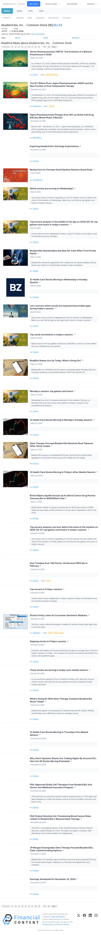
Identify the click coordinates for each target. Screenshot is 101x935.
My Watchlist (72, 4)
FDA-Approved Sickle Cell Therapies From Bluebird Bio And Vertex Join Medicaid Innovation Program (61, 786)
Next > (54, 47)
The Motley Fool (37, 180)
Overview (20, 18)
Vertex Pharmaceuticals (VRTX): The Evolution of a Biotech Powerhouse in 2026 (61, 53)
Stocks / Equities (59, 633)
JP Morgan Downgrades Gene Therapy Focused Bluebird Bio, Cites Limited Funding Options (61, 849)
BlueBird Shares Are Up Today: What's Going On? (57, 360)
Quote (17, 38)
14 (49, 47)
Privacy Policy (47, 924)
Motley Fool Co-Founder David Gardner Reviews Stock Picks (62, 169)
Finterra (35, 74)
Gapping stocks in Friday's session (49, 641)
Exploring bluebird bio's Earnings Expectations (55, 146)
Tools (41, 11)
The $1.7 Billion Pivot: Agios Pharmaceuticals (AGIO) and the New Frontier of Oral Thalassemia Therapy (61, 84)
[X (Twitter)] (78, 919)
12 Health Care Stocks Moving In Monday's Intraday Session (62, 420)
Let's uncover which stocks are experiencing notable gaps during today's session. (60, 307)
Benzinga (35, 161)
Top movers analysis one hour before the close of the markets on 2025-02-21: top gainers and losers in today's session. (64, 528)
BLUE (57, 25)
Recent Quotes (51, 4)
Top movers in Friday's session (47, 589)
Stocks (19, 11)
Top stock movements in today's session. (53, 334)
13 (44, 47)
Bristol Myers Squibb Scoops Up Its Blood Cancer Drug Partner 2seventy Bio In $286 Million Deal (62, 497)
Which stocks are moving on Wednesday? (53, 188)
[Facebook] (84, 919)
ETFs (31, 11)
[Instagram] (96, 919)
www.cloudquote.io (58, 917)
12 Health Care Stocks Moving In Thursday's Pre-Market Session (59, 733)
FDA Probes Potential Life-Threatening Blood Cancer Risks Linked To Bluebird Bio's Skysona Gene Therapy (60, 817)
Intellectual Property (52, 74)
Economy (51, 106)
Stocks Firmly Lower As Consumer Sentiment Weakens (60, 615)
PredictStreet (37, 106)
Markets (7, 11)
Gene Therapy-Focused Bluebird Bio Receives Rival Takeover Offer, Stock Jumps (61, 444)
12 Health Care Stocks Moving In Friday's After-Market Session (64, 472)
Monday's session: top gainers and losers (53, 391)
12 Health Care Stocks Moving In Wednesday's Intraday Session (58, 281)
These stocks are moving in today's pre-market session (60, 670)
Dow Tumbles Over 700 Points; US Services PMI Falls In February (59, 564)
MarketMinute (37, 137)
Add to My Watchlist (38, 34)
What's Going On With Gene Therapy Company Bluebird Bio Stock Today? (61, 700)
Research (75, 38)
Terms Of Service (62, 924)
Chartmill (35, 208)
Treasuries (66, 18)
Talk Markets (36, 633)
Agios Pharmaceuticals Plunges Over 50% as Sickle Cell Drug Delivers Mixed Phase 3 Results (62, 116)
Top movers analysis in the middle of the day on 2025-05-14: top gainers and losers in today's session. (64, 223)
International (53, 18)
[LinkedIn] (90, 919)
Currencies (40, 18)
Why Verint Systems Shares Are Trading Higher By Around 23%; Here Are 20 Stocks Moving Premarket (63, 759)
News (29, 18)
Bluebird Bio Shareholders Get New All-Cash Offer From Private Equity (63, 252)
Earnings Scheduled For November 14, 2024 (54, 879)
